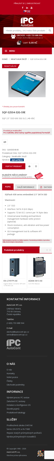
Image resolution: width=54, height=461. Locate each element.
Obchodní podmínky (16, 384)
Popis (8, 186)
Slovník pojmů (13, 408)
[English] (29, 11)
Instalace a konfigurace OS (19, 405)
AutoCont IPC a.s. (13, 452)
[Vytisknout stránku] (29, 166)
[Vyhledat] (49, 30)
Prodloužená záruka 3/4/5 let (20, 425)
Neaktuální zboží (19, 59)
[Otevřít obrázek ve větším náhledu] (27, 84)
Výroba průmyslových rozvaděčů (21, 436)
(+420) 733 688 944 (15, 323)
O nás (9, 369)
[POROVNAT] (5, 142)
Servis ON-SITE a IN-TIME (18, 429)
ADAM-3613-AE (35, 280)
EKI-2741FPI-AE (10, 280)
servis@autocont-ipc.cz (17, 334)
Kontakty (11, 373)
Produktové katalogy (16, 412)
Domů (4, 59)
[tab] (8, 187)
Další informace (25, 187)
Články (9, 381)
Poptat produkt (14, 166)
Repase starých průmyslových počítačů (24, 433)
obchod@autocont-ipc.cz (18, 331)
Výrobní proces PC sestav (18, 397)
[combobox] (28, 30)
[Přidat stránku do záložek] (35, 166)
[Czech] (25, 11)
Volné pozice (12, 377)
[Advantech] (17, 159)
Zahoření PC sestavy (16, 401)
